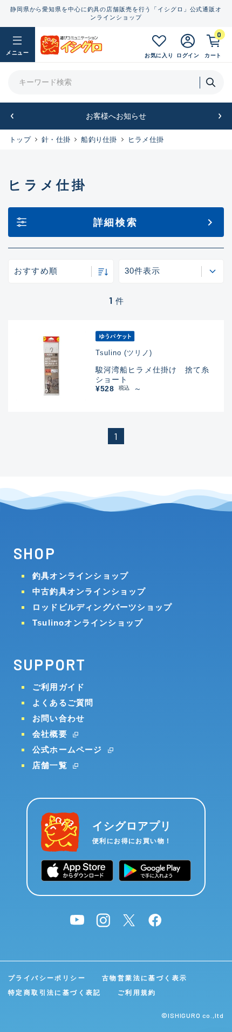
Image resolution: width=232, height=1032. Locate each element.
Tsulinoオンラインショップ (87, 622)
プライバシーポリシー (47, 978)
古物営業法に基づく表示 (144, 978)
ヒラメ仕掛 (145, 139)
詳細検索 (115, 222)
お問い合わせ (58, 718)
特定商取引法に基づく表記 (54, 992)
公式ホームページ (67, 749)
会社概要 (49, 733)
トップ (20, 139)
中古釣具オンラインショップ (89, 591)
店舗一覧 (49, 765)
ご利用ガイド (58, 686)
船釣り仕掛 (99, 139)
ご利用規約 (137, 992)
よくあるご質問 (62, 702)
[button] (12, 116)
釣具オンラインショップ (80, 575)
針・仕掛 (56, 139)
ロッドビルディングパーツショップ (102, 607)
